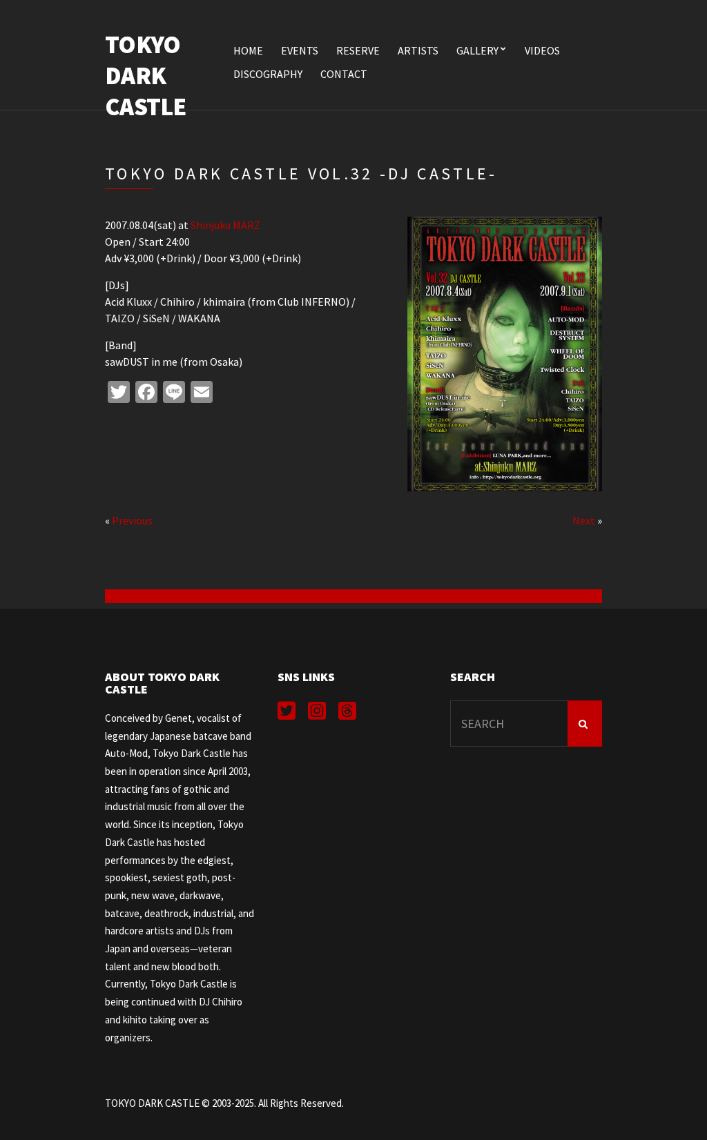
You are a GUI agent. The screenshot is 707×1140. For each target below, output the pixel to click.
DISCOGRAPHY (267, 74)
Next (583, 520)
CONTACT (343, 74)
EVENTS (299, 50)
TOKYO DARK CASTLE (145, 75)
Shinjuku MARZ (225, 225)
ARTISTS (418, 50)
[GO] (585, 723)
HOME (248, 50)
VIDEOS (542, 50)
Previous (132, 520)
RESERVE (358, 50)
